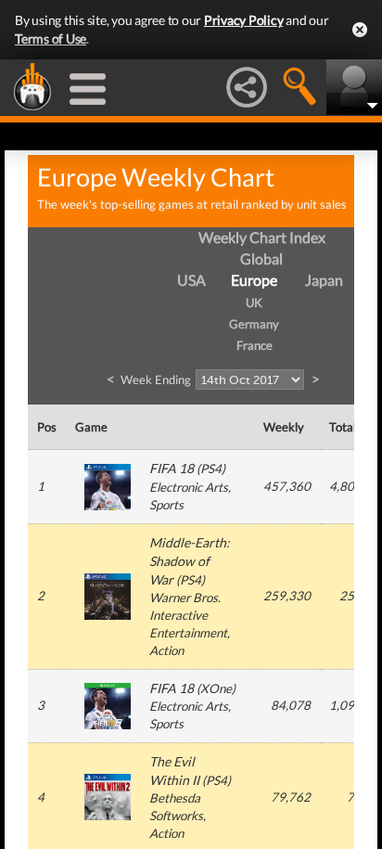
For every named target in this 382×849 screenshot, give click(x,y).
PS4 (211, 468)
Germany (254, 323)
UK (254, 302)
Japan (324, 280)
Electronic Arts (188, 487)
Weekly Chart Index (261, 237)
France (254, 345)
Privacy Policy (244, 20)
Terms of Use (50, 38)
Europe (254, 280)
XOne (216, 688)
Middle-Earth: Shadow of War (189, 560)
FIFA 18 (171, 468)
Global (261, 258)
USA (191, 280)
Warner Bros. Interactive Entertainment (188, 615)
